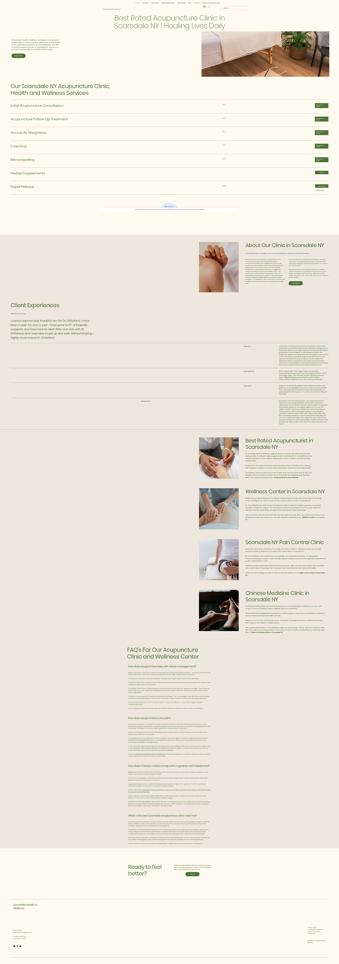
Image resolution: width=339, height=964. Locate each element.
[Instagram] (17, 946)
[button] (321, 105)
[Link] (20, 946)
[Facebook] (14, 946)
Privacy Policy (312, 927)
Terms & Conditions (314, 931)
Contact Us (311, 933)
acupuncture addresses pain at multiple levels (150, 754)
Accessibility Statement (315, 929)
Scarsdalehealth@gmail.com (22, 932)
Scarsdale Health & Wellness (25, 906)
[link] (114, 105)
